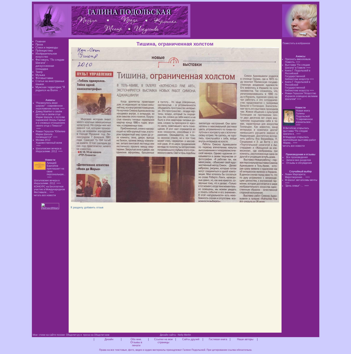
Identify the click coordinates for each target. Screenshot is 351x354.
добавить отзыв (93, 207)
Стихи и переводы (47, 47)
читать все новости (294, 145)
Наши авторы (245, 339)
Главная (41, 41)
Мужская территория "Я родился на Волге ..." (50, 89)
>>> (298, 62)
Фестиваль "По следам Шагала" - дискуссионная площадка (50, 64)
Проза (39, 44)
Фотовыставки (44, 78)
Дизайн (109, 339)
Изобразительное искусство (46, 55)
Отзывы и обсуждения (299, 163)
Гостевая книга (218, 339)
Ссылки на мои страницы (163, 341)
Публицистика (44, 50)
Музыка (40, 74)
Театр (39, 71)
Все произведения (297, 157)
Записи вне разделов (298, 160)
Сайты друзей (190, 339)
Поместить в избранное (296, 43)
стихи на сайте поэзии (52, 334)
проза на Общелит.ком (96, 334)
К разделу (77, 207)
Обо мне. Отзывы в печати (136, 342)
